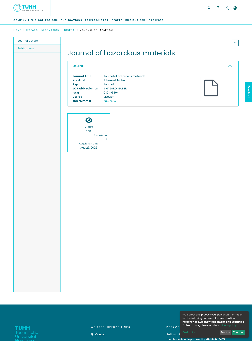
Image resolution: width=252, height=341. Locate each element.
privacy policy (228, 325)
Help (218, 7)
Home (17, 30)
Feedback (249, 92)
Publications (71, 20)
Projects (156, 20)
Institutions (135, 20)
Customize (188, 332)
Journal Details (28, 41)
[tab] (153, 66)
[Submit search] (209, 7)
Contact (101, 334)
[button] (235, 8)
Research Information (42, 30)
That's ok (238, 332)
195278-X (110, 101)
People (117, 20)
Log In (227, 7)
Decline (225, 332)
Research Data (97, 20)
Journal (70, 30)
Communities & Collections (35, 20)
